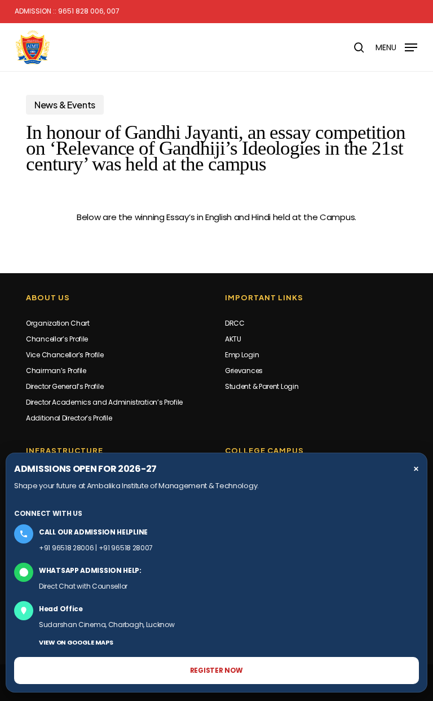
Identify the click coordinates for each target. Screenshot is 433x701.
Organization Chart (58, 323)
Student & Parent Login (261, 386)
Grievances (244, 370)
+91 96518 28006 (66, 548)
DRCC (235, 323)
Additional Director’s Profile (69, 418)
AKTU (233, 339)
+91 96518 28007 (126, 548)
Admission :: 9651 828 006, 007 (67, 11)
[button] (396, 47)
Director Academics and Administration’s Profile (104, 402)
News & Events (64, 105)
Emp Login (242, 355)
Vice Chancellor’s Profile (65, 355)
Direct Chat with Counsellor (83, 586)
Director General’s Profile (64, 386)
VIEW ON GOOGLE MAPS (76, 642)
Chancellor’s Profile (57, 339)
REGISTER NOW (216, 670)
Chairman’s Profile (56, 370)
